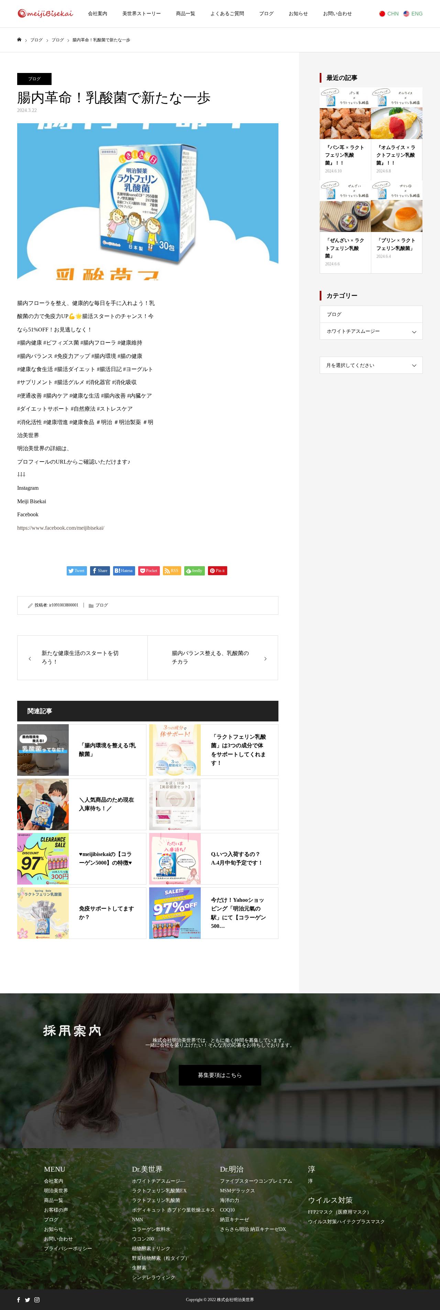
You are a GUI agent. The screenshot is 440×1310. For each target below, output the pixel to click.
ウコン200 (143, 1239)
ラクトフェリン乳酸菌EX (159, 1190)
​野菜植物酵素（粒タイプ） (161, 1258)
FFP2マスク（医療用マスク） (340, 1212)
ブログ (266, 13)
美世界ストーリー (141, 13)
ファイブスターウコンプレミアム (256, 1181)
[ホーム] (19, 40)
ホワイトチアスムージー (353, 331)
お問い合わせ (337, 13)
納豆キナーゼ (234, 1219)
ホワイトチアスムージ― (158, 1181)
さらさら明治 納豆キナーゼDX (253, 1229)
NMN (137, 1219)
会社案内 (97, 13)
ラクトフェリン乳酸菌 (156, 1200)
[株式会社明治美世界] (45, 14)
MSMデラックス (237, 1190)
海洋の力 (229, 1200)
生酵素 (139, 1267)
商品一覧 (185, 13)
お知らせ (298, 13)
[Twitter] (27, 1299)
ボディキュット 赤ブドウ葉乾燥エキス (173, 1210)
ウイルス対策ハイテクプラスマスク (346, 1221)
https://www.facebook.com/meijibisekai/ (60, 528)
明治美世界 (56, 1190)
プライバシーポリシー (68, 1248)
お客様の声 (56, 1210)
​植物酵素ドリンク (151, 1248)
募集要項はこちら (220, 1075)
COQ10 (227, 1210)
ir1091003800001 (63, 605)
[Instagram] (36, 1299)
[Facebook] (18, 1299)
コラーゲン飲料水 (151, 1229)
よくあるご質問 (227, 13)
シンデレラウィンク (153, 1277)
